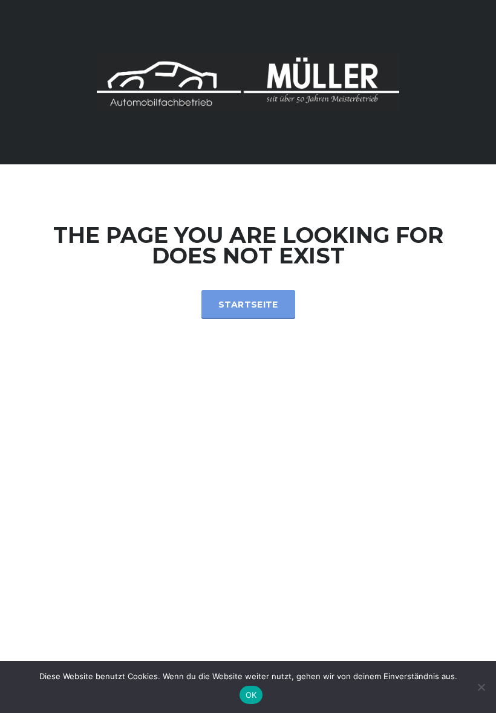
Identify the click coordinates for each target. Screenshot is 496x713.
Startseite (248, 304)
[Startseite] (248, 81)
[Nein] (481, 687)
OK (251, 695)
